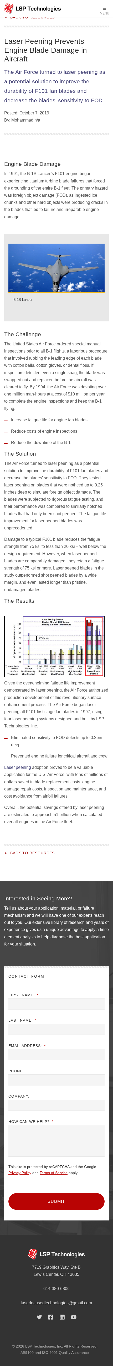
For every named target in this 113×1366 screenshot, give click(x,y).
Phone (15, 1071)
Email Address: (27, 1046)
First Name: (23, 995)
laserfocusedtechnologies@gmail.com (56, 1303)
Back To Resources (32, 17)
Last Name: (22, 1020)
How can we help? (30, 1121)
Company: (18, 1096)
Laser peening (17, 767)
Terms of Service (54, 1173)
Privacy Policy (19, 1173)
